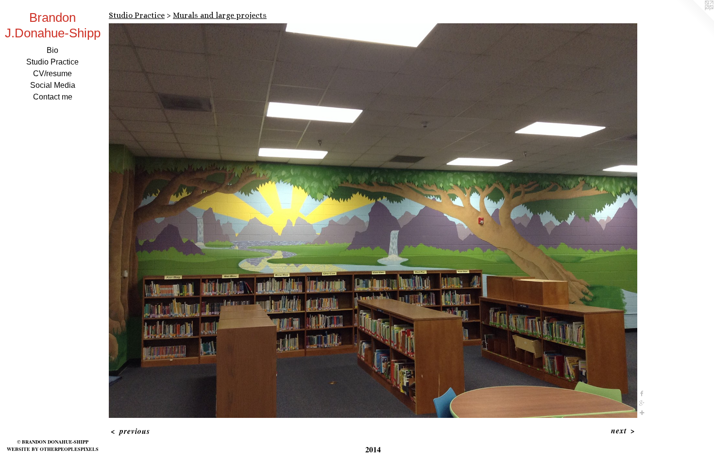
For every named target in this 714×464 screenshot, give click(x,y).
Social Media (52, 85)
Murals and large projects (220, 15)
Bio (52, 50)
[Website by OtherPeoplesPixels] (694, 19)
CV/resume (52, 73)
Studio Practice (52, 62)
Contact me (52, 97)
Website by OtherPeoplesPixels (53, 449)
